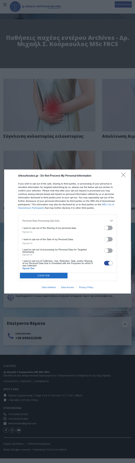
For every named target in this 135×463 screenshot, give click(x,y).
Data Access (67, 287)
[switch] (108, 228)
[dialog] (67, 231)
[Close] (124, 176)
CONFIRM (44, 275)
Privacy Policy (86, 287)
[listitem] (67, 220)
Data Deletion (49, 287)
